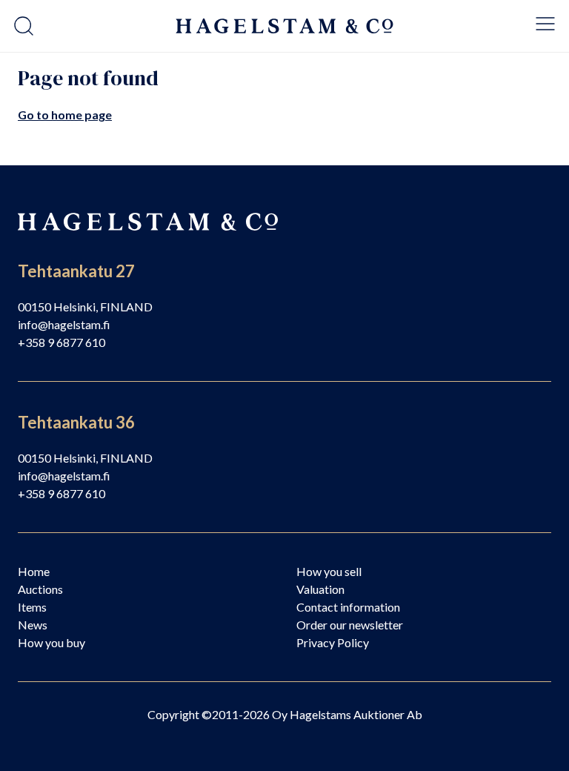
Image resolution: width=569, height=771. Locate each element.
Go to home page (65, 114)
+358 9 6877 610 (61, 342)
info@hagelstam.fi (64, 324)
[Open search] (24, 26)
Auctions (40, 589)
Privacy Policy (332, 642)
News (32, 625)
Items (32, 607)
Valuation (320, 589)
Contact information (348, 607)
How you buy (51, 642)
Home (34, 571)
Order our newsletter (349, 625)
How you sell (329, 571)
